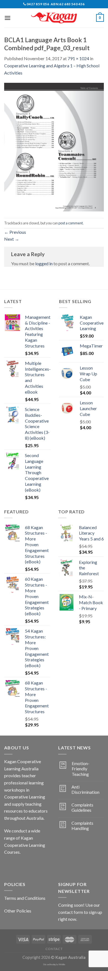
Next (11, 239)
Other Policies (17, 910)
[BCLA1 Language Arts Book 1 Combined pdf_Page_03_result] (54, 146)
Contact (54, 949)
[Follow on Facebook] (9, 866)
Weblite (62, 964)
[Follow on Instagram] (19, 866)
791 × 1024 (78, 58)
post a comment (70, 223)
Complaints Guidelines (82, 807)
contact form (70, 912)
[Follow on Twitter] (29, 866)
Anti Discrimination (85, 789)
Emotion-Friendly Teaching (80, 768)
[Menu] (7, 18)
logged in (44, 263)
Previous (15, 232)
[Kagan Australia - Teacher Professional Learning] (54, 18)
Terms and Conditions (24, 898)
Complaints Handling (82, 825)
